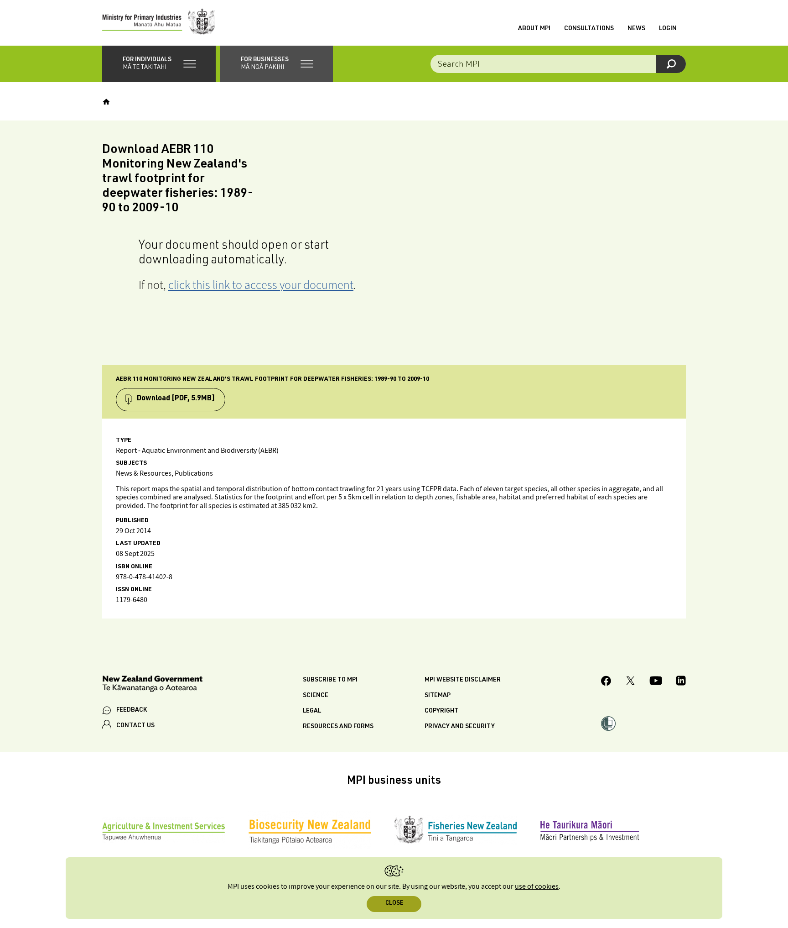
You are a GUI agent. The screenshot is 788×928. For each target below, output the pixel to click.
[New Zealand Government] (152, 685)
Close (394, 904)
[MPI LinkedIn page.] (681, 682)
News (636, 29)
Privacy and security (460, 727)
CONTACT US (135, 726)
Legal (312, 711)
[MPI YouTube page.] (655, 682)
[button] (159, 64)
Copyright (441, 711)
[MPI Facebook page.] (606, 682)
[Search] (671, 64)
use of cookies (537, 886)
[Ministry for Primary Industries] (158, 22)
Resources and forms (338, 727)
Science (315, 695)
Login (668, 29)
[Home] (106, 102)
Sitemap (438, 695)
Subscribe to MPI (330, 680)
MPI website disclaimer (463, 680)
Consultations (589, 29)
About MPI (534, 29)
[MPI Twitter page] (630, 681)
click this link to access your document (260, 284)
